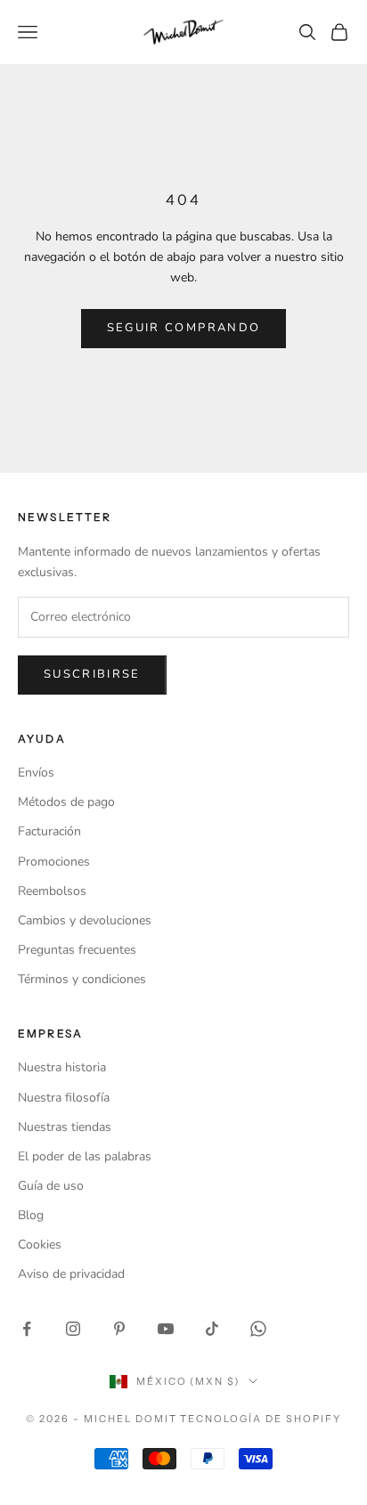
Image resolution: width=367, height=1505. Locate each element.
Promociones (54, 861)
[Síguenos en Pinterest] (119, 1329)
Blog (31, 1215)
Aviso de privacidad (71, 1273)
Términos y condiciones (82, 979)
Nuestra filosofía (64, 1097)
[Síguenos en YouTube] (166, 1329)
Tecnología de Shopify (260, 1418)
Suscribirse (92, 674)
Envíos (36, 772)
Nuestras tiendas (64, 1127)
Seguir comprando (183, 328)
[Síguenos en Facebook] (27, 1329)
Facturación (49, 831)
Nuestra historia (62, 1067)
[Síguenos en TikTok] (212, 1329)
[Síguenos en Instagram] (73, 1329)
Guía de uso (51, 1185)
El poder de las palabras (84, 1156)
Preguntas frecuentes (77, 949)
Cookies (39, 1244)
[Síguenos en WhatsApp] (258, 1329)
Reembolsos (52, 891)
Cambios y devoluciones (84, 920)
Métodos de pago (66, 801)
